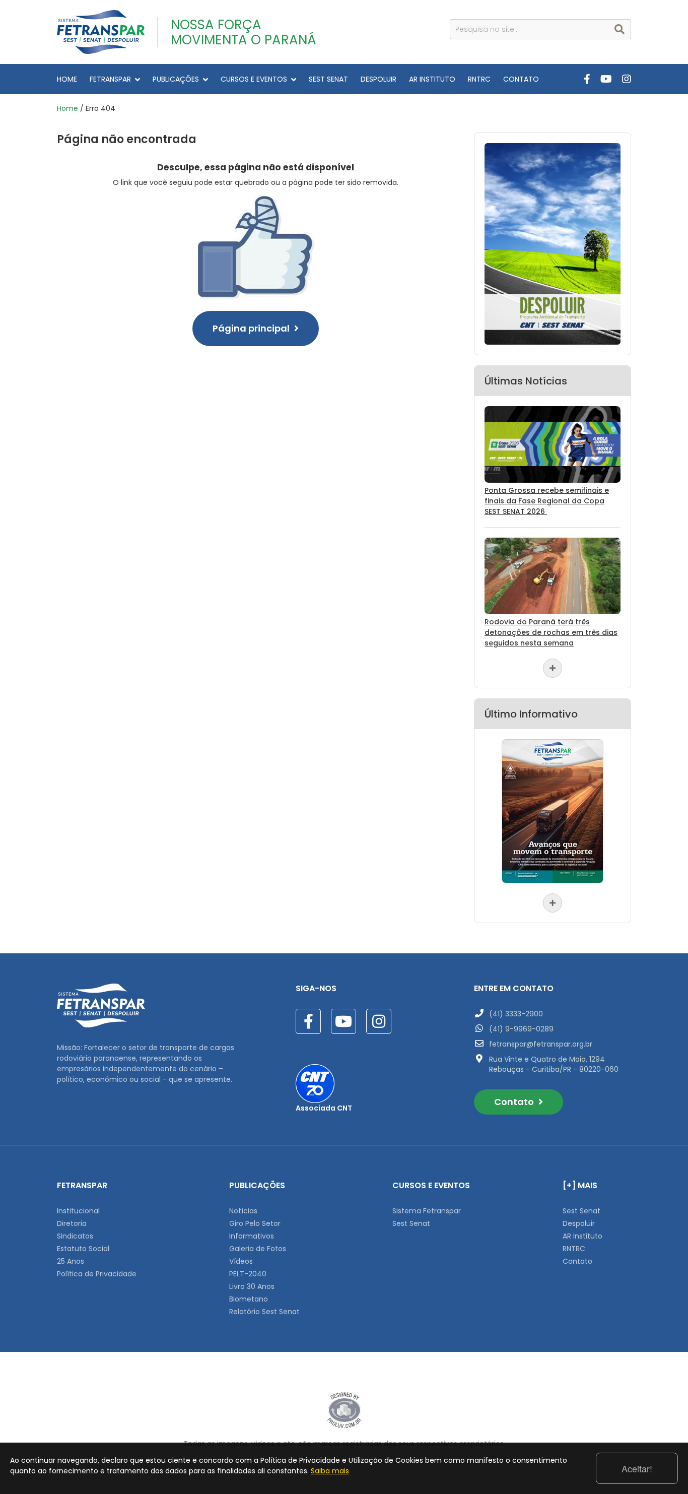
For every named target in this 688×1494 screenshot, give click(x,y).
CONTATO (521, 79)
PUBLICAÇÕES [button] (176, 79)
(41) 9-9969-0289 (521, 1029)
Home (67, 108)
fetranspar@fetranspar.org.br (540, 1044)
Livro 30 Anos (251, 1286)
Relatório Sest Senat (264, 1312)
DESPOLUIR (378, 79)
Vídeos (241, 1261)
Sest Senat (411, 1223)
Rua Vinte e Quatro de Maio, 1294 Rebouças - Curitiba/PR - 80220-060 (553, 1064)
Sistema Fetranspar (426, 1211)
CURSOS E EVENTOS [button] (254, 79)
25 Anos (70, 1261)
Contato (515, 1101)
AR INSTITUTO (432, 79)
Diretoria (72, 1223)
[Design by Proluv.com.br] (344, 1410)
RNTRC (479, 79)
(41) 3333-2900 (516, 1014)
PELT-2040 (247, 1274)
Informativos (251, 1236)
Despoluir (579, 1223)
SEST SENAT (328, 79)
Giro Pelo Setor (255, 1223)
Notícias (243, 1211)
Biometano (248, 1299)
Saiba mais (330, 1471)
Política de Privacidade (96, 1274)
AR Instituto (582, 1236)
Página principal (252, 328)
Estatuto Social (83, 1249)
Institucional (78, 1211)
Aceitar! (637, 1468)
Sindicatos (75, 1236)
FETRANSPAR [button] (110, 79)
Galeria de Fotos (257, 1249)
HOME (67, 79)
